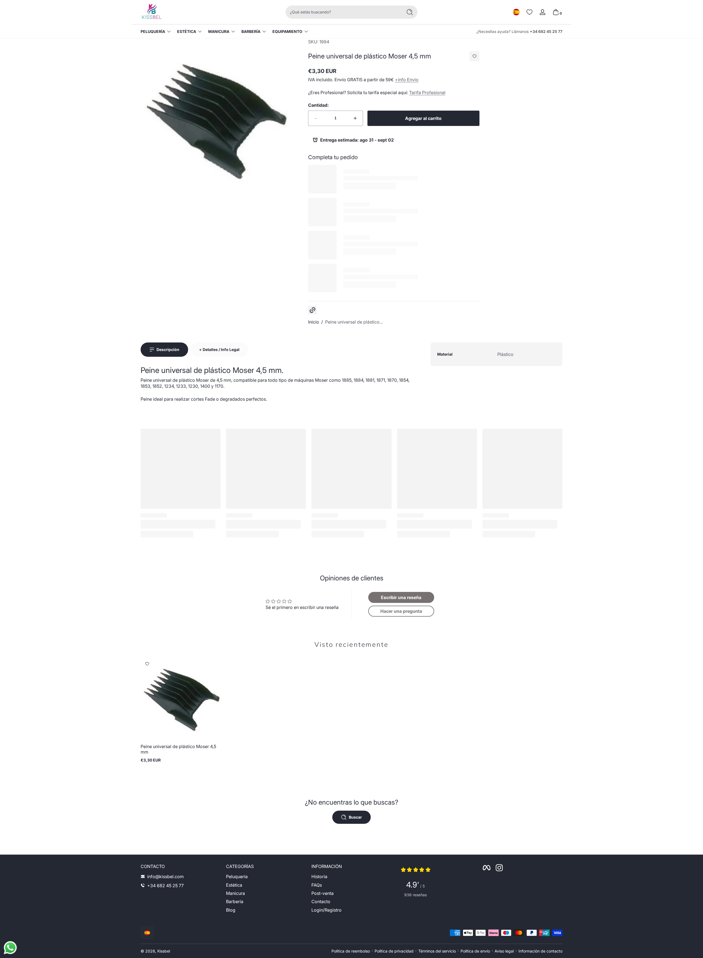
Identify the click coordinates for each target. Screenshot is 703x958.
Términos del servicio (437, 951)
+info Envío (407, 79)
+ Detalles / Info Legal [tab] (219, 349)
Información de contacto (540, 951)
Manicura (218, 31)
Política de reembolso (350, 951)
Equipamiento (287, 31)
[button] (516, 12)
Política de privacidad (394, 951)
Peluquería (153, 31)
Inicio (313, 322)
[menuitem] (266, 876)
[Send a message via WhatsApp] (10, 947)
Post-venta (322, 893)
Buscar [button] (355, 817)
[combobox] (343, 12)
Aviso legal (504, 951)
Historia (319, 876)
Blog (230, 909)
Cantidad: (318, 105)
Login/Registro (326, 909)
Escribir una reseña (401, 597)
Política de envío (475, 951)
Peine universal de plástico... (354, 322)
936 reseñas (415, 894)
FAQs (316, 884)
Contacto (320, 901)
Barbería (250, 31)
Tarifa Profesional (427, 92)
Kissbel (163, 951)
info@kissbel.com (165, 876)
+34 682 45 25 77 (546, 31)
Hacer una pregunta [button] (401, 611)
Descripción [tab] (168, 349)
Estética (186, 31)
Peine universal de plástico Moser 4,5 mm (178, 749)
